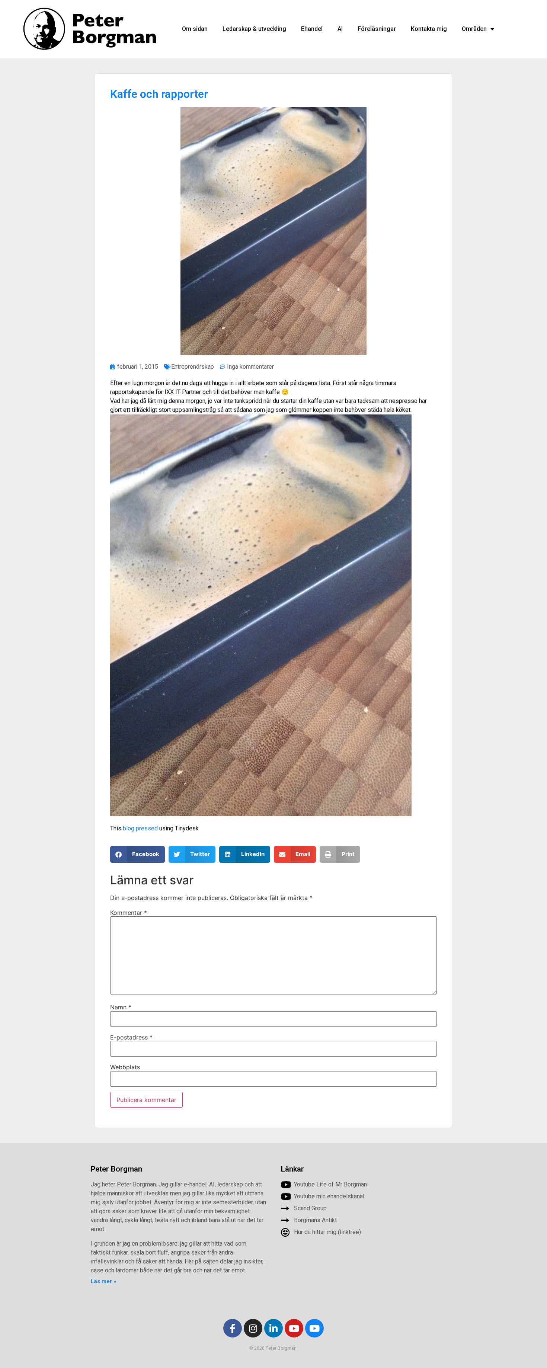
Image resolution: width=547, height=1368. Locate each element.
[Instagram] (253, 1328)
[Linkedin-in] (273, 1328)
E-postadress (131, 1037)
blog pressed (140, 828)
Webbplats (125, 1067)
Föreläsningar (377, 28)
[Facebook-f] (232, 1328)
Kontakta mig (429, 28)
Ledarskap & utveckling (254, 28)
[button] (137, 854)
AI (340, 28)
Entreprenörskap (192, 366)
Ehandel (312, 28)
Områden (474, 28)
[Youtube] (294, 1328)
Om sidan (195, 28)
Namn (120, 1007)
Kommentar (128, 913)
